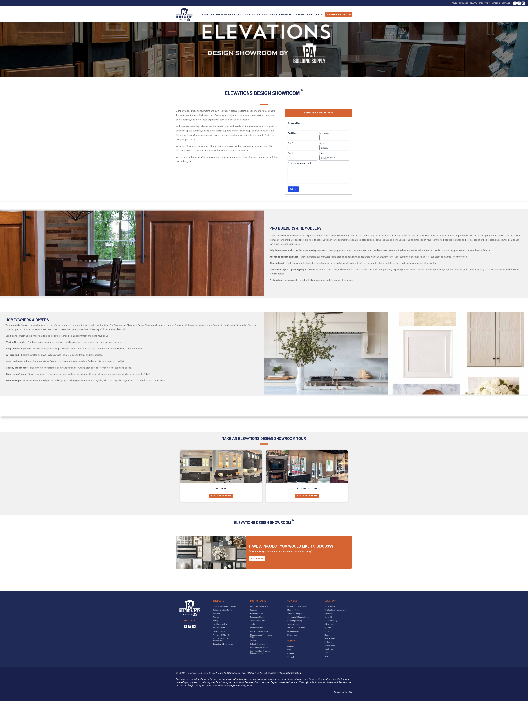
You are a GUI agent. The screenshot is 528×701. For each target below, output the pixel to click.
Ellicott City (329, 624)
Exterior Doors (219, 631)
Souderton (328, 649)
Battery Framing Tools (259, 631)
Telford (327, 653)
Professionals (293, 631)
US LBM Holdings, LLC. (190, 673)
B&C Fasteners (224, 14)
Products (206, 14)
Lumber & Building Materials (224, 606)
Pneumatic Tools (257, 628)
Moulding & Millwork (221, 635)
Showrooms (285, 14)
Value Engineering (294, 621)
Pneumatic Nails (256, 614)
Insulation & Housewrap (223, 644)
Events (453, 3)
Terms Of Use (208, 673)
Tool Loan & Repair (294, 614)
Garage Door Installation (297, 606)
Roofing (216, 617)
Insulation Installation (296, 628)
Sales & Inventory (257, 644)
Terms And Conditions (228, 673)
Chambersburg (330, 621)
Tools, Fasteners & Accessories (220, 639)
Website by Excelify (342, 692)
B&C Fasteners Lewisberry (335, 610)
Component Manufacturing (298, 617)
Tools (252, 624)
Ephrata (327, 628)
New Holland (329, 639)
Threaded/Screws (257, 621)
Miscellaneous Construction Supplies (261, 636)
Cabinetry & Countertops (223, 610)
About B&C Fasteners (259, 606)
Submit (293, 189)
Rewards (463, 3)
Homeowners (269, 14)
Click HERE (257, 558)
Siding (215, 621)
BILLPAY (473, 3)
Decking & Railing (220, 624)
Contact (505, 3)
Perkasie (328, 642)
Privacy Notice (247, 673)
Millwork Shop (293, 610)
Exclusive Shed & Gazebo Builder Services (260, 652)
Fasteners (254, 610)
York (326, 656)
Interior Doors (219, 628)
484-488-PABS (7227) (340, 14)
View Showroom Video (221, 496)
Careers (495, 3)
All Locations (329, 606)
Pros (255, 14)
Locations (300, 14)
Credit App (484, 3)
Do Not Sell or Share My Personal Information (278, 673)
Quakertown (329, 646)
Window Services (294, 624)
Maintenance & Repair (259, 648)
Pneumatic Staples (258, 617)
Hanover (327, 635)
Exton (326, 631)
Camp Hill (328, 617)
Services (242, 14)
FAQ (289, 650)
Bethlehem (328, 614)
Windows (217, 614)
